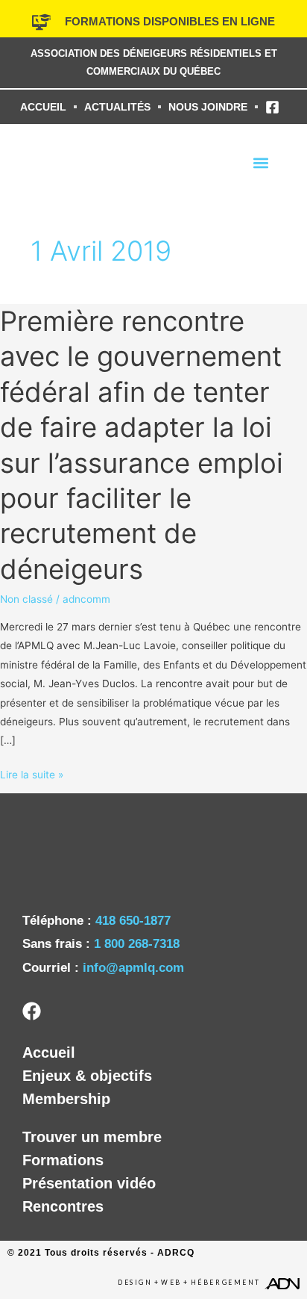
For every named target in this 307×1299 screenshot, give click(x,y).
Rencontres (63, 1206)
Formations (63, 1160)
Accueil (48, 1052)
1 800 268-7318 (137, 944)
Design (135, 1282)
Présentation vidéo (89, 1183)
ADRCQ (175, 1252)
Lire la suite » (31, 773)
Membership (66, 1099)
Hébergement (226, 1282)
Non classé (26, 599)
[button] (261, 162)
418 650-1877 (133, 921)
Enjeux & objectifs (87, 1075)
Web (171, 1282)
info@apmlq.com (133, 968)
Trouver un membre (92, 1137)
